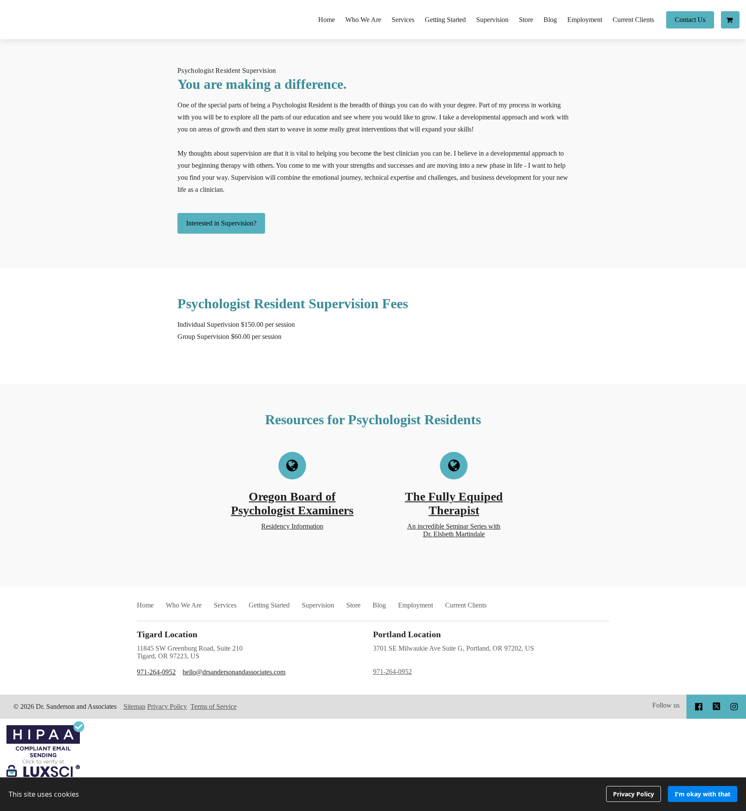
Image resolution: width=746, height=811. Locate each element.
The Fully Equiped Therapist (454, 503)
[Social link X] (717, 706)
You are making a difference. (262, 84)
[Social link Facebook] (698, 706)
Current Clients (633, 19)
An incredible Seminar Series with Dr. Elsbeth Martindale (453, 530)
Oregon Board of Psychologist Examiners (292, 503)
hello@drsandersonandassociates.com (234, 672)
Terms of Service (213, 706)
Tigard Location (167, 634)
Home (326, 19)
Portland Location (407, 634)
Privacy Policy (167, 706)
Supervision (492, 19)
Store (526, 19)
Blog (550, 19)
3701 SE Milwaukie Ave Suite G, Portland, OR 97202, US (453, 660)
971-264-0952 (156, 672)
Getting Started (445, 19)
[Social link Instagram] (734, 706)
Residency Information (292, 526)
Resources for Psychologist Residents (373, 419)
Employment (584, 19)
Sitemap (134, 706)
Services (403, 19)
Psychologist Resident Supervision (226, 70)
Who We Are (363, 19)
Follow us (666, 705)
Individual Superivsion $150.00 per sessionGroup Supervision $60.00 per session (236, 330)
